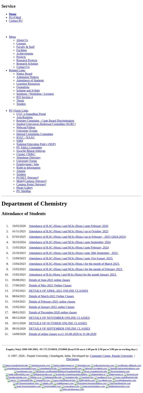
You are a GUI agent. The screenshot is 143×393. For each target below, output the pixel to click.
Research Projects (26, 60)
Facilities (21, 50)
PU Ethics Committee (29, 147)
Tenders (21, 103)
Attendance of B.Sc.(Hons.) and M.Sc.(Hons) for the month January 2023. (73, 274)
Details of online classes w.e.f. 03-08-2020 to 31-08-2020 (62, 334)
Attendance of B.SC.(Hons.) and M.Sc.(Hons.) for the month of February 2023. (76, 269)
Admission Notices (27, 77)
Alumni (20, 171)
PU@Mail (15, 17)
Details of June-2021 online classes (49, 280)
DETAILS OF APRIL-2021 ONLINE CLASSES (58, 290)
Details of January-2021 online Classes (51, 307)
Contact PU (16, 20)
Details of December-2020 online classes (53, 312)
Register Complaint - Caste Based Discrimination (45, 120)
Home (12, 14)
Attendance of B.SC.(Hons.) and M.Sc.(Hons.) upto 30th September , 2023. (73, 253)
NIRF (19, 140)
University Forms (26, 160)
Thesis (20, 100)
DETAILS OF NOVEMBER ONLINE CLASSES (59, 317)
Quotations (22, 87)
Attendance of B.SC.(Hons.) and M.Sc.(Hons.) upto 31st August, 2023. (71, 258)
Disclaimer (72, 359)
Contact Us (23, 67)
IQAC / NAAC (25, 137)
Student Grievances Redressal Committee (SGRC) (46, 124)
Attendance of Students (30, 80)
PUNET (27, 177)
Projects (21, 57)
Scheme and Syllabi (28, 90)
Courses (21, 43)
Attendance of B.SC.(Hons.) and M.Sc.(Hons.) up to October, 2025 (68, 231)
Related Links (17, 70)
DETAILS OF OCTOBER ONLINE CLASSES (58, 323)
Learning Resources (28, 83)
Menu (12, 36)
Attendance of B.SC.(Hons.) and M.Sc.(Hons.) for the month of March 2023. (74, 263)
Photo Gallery (24, 187)
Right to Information (28, 167)
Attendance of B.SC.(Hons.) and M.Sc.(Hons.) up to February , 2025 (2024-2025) (77, 236)
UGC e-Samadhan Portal (31, 114)
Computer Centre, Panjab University (111, 355)
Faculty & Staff (25, 46)
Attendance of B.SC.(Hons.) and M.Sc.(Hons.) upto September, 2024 (70, 242)
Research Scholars (27, 63)
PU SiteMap (23, 191)
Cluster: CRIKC (26, 154)
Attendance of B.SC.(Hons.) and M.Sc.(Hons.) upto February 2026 (68, 226)
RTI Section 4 (24, 97)
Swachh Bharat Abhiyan (30, 150)
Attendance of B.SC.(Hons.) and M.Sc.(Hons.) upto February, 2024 (69, 247)
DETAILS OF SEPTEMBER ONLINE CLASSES (59, 328)
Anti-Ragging (24, 117)
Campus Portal (31, 184)
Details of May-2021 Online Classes (50, 285)
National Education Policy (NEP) (36, 144)
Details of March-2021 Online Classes (51, 296)
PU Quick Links (18, 110)
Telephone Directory (28, 157)
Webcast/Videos (25, 127)
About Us (22, 40)
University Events (26, 130)
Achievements (24, 53)
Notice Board (24, 73)
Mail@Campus (31, 181)
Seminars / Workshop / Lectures (35, 93)
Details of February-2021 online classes (52, 301)
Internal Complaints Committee (34, 134)
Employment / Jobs (27, 164)
